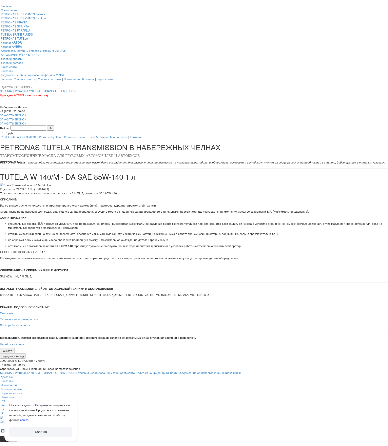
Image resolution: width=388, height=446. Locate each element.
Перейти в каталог (12, 344)
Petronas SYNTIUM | (29, 91)
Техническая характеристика (19, 319)
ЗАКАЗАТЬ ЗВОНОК (13, 115)
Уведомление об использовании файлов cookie (209, 373)
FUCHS (72, 91)
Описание (6, 313)
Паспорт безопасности (15, 325)
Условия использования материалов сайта (107, 373)
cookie (35, 405)
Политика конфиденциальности (157, 373)
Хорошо (41, 431)
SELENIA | (7, 91)
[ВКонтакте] (3, 429)
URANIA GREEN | (55, 91)
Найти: (5, 128)
